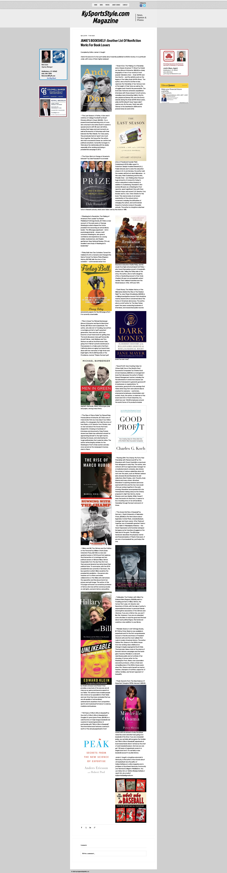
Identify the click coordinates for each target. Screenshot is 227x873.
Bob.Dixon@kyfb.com (48, 76)
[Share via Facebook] (81, 827)
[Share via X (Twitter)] (86, 827)
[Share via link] (94, 827)
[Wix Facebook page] (141, 5)
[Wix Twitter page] (144, 5)
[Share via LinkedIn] (90, 827)
